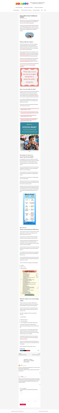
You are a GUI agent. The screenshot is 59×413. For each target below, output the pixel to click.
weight (37, 177)
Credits (22, 411)
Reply (39, 384)
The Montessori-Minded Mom (37, 2)
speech (28, 238)
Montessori (35, 20)
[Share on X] (25, 350)
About (45, 10)
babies (30, 262)
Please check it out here (27, 26)
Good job (36, 95)
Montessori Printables (36, 10)
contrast (21, 91)
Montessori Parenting (19, 7)
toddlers (36, 262)
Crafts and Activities (16, 10)
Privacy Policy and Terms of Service (26, 10)
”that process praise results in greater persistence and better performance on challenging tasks (29, 60)
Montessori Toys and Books (38, 7)
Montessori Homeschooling (28, 7)
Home (42, 10)
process (30, 252)
